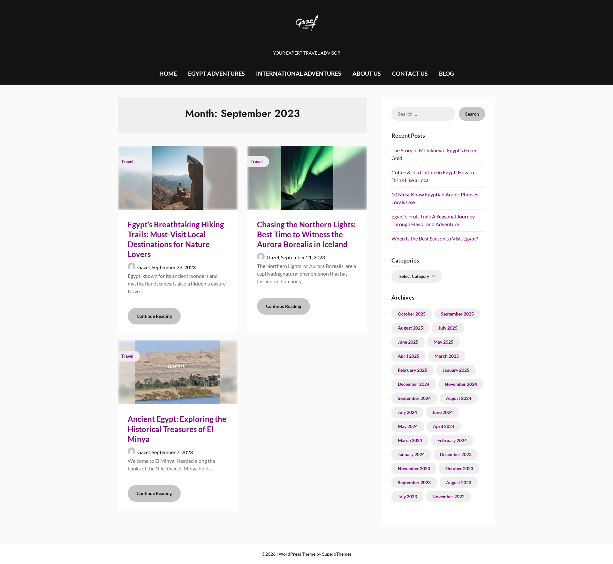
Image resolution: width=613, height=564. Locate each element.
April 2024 (443, 426)
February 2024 (452, 440)
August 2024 (458, 398)
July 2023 (407, 496)
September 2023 (414, 482)
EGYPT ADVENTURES (216, 73)
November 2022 (448, 496)
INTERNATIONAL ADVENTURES (298, 73)
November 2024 (461, 384)
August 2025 (410, 328)
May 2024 (408, 426)
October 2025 (412, 313)
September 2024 (414, 398)
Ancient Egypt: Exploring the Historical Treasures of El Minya (177, 428)
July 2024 (407, 412)
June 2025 (408, 342)
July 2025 (448, 328)
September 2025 (457, 313)
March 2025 (447, 356)
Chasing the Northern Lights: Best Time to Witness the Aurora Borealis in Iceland (306, 234)
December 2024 (413, 384)
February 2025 (412, 370)
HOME (168, 73)
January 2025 (456, 370)
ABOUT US (366, 73)
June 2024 (442, 412)
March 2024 (410, 440)
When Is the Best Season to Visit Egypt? (434, 238)
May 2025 (443, 342)
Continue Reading (154, 316)
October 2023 (459, 468)
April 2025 (408, 356)
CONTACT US (410, 73)
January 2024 (411, 454)
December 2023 (456, 454)
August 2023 (458, 482)
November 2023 (414, 468)
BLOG (446, 73)
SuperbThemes (337, 554)
